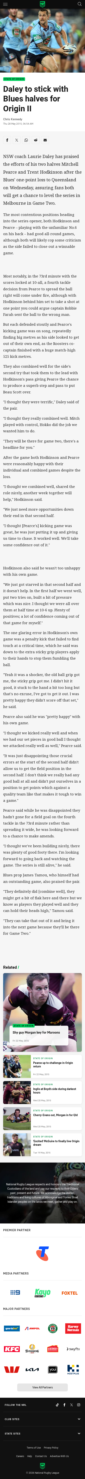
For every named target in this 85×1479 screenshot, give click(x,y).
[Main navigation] (5, 4)
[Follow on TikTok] (57, 1404)
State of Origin (14, 79)
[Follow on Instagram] (78, 1404)
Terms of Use (34, 1447)
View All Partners (42, 1387)
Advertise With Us (59, 1456)
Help (29, 1456)
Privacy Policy (51, 1447)
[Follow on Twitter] (71, 1404)
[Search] (79, 4)
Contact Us (41, 1456)
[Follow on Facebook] (64, 1404)
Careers (20, 1456)
